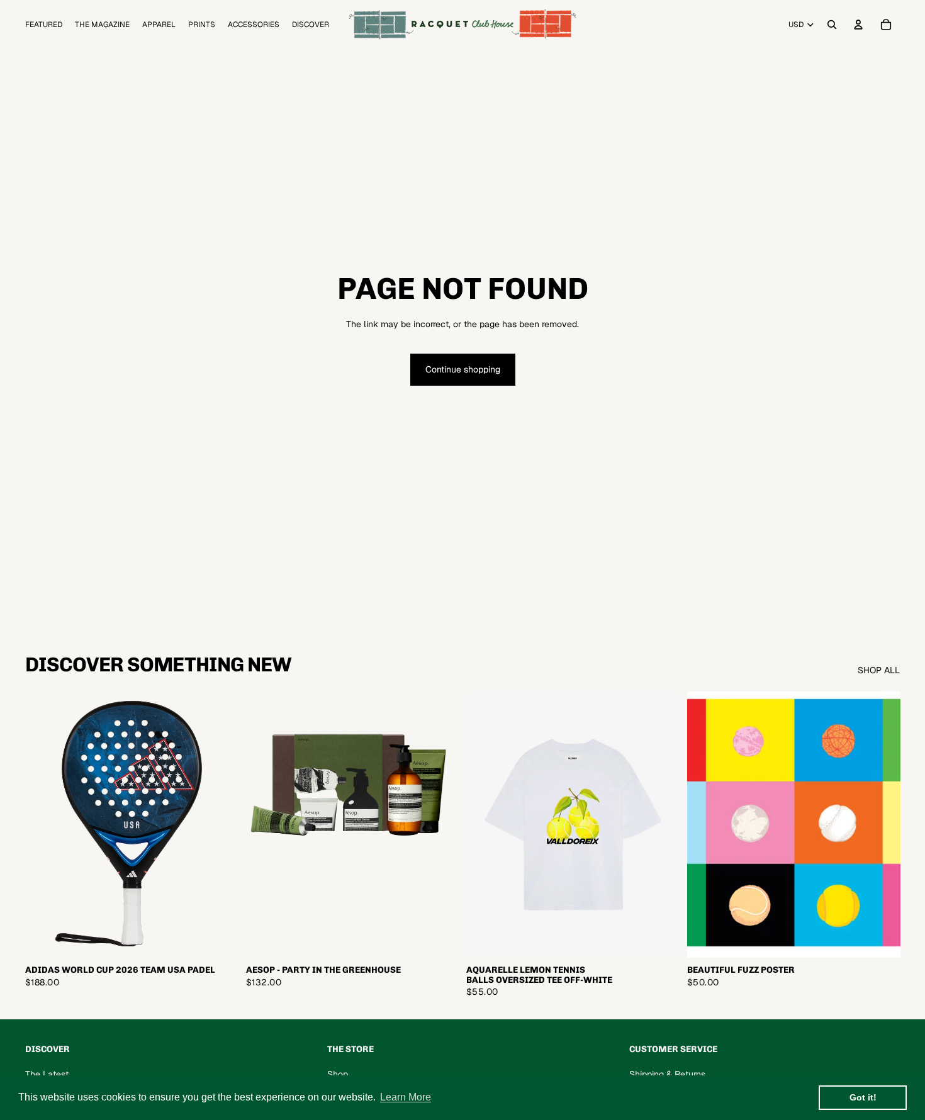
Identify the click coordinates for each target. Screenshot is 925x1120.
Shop (337, 1074)
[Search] (832, 24)
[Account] (858, 24)
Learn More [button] (405, 1097)
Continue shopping (462, 369)
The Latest (47, 1074)
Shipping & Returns (667, 1074)
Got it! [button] (863, 1097)
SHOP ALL (879, 670)
